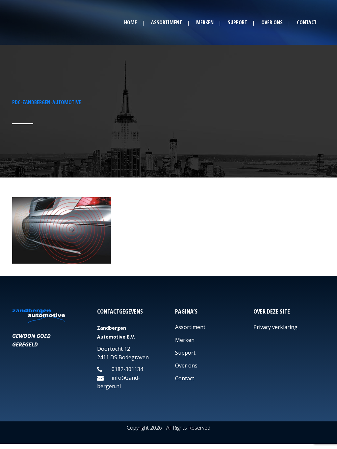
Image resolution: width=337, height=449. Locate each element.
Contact (184, 378)
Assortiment (190, 327)
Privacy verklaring (275, 327)
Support (185, 352)
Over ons (186, 365)
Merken (184, 339)
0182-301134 (126, 369)
